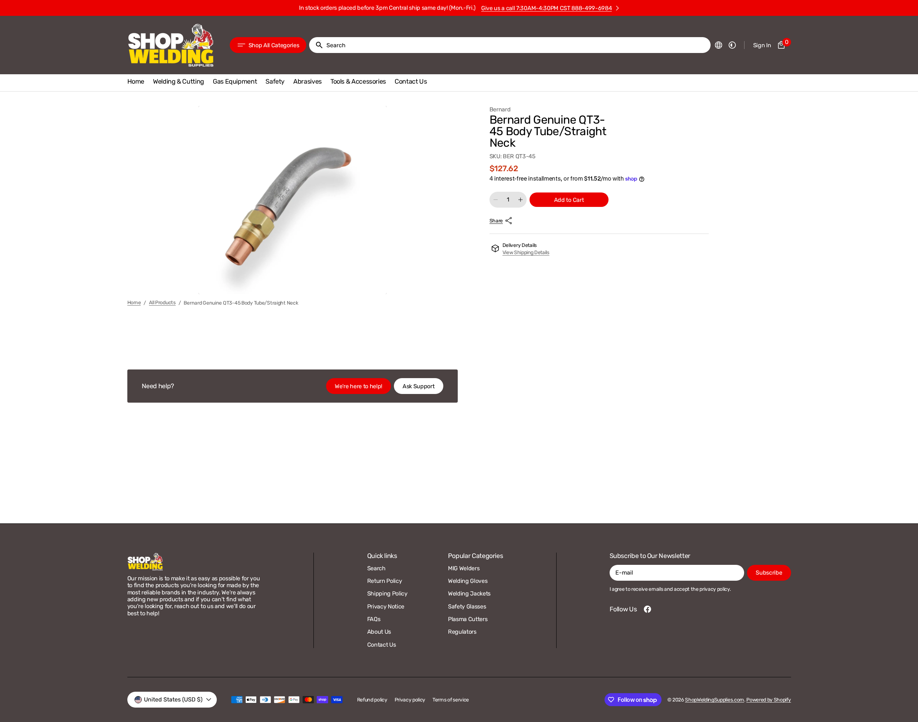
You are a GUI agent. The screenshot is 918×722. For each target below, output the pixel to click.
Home (134, 303)
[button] (718, 45)
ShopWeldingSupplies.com (714, 700)
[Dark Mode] (732, 45)
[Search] (316, 45)
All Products (162, 303)
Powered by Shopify (768, 700)
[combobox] (517, 45)
